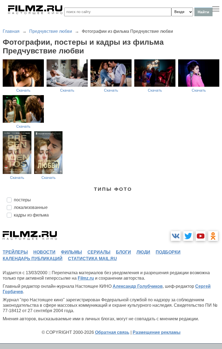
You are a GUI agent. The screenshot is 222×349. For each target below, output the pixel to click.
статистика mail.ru (92, 258)
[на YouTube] (200, 236)
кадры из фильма (31, 215)
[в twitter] (188, 236)
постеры (22, 200)
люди (143, 252)
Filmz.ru (86, 278)
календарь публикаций (33, 258)
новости (44, 252)
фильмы (71, 252)
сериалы (98, 252)
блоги (123, 252)
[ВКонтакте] (176, 236)
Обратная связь (112, 332)
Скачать (23, 90)
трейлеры (15, 252)
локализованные (31, 207)
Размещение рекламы (157, 332)
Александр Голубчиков (138, 286)
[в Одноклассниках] (213, 236)
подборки (168, 252)
